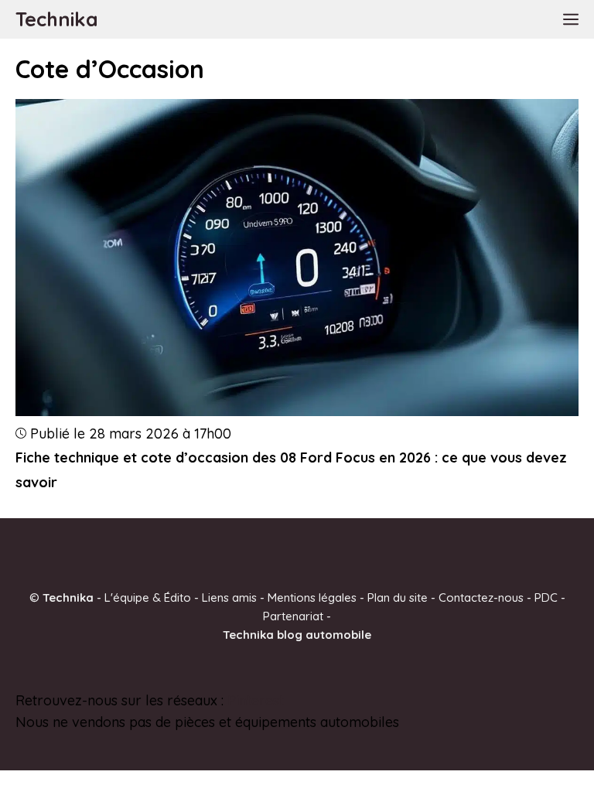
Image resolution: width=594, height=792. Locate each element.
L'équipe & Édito (147, 596)
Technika (56, 19)
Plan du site (397, 596)
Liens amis (229, 596)
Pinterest (255, 699)
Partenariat (293, 615)
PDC (546, 596)
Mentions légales (312, 596)
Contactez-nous (481, 596)
